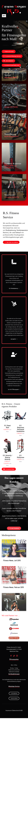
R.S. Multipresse (20, 456)
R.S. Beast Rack (7, 426)
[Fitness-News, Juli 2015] (14, 548)
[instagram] (17, 656)
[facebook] (11, 656)
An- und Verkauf (15, 232)
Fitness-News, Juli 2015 (12, 560)
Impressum (9, 710)
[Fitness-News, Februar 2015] (14, 575)
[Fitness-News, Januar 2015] (14, 602)
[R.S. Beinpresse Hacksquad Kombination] (20, 416)
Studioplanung (11, 230)
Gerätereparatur (22, 230)
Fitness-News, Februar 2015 (13, 587)
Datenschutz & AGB (17, 710)
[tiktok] (14, 656)
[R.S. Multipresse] (20, 446)
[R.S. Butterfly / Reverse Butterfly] (7, 446)
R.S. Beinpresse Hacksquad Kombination (20, 428)
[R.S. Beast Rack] (7, 416)
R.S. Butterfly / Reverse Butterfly (7, 457)
